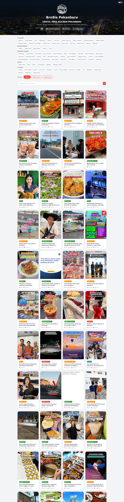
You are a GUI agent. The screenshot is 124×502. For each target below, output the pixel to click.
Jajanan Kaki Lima (66, 40)
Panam (55, 69)
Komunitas (21, 56)
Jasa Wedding (72, 53)
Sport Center (55, 59)
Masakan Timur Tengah (35, 43)
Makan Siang (28, 48)
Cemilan (45, 48)
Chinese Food (46, 43)
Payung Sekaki (63, 69)
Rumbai (78, 69)
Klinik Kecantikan (89, 53)
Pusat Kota (71, 69)
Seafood (88, 43)
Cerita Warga (41, 64)
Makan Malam (36, 48)
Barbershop (21, 53)
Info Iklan (67, 29)
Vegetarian (95, 43)
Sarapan (20, 48)
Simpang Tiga (97, 69)
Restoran (20, 40)
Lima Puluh (42, 69)
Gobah (35, 69)
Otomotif (62, 56)
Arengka (20, 69)
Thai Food (72, 43)
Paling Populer (36, 77)
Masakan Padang (22, 43)
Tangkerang (28, 72)
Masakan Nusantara (89, 40)
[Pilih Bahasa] (120, 2)
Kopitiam (49, 40)
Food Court (57, 40)
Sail (84, 69)
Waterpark (91, 59)
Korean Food (65, 43)
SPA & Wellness (46, 59)
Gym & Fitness (47, 53)
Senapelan (89, 69)
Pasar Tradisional (71, 56)
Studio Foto (63, 59)
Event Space (38, 53)
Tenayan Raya (36, 72)
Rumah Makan (28, 40)
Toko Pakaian (72, 59)
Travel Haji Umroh (81, 59)
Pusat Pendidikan (99, 56)
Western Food (80, 43)
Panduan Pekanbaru (53, 29)
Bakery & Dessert (77, 40)
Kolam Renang (99, 53)
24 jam (50, 48)
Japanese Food (55, 43)
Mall (44, 56)
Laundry (39, 56)
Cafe (35, 40)
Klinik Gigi (80, 53)
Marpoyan (49, 69)
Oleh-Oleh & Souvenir (53, 56)
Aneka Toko (99, 59)
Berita (34, 64)
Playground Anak (82, 56)
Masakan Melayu (100, 40)
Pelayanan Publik (57, 64)
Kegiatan (49, 64)
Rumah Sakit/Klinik (35, 59)
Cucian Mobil (29, 53)
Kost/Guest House (30, 56)
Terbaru (27, 77)
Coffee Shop (42, 40)
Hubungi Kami (78, 29)
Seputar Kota (21, 64)
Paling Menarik (47, 77)
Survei (28, 64)
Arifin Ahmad (28, 69)
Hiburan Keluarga (57, 53)
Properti (91, 56)
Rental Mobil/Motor (23, 59)
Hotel (65, 53)
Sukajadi (20, 72)
